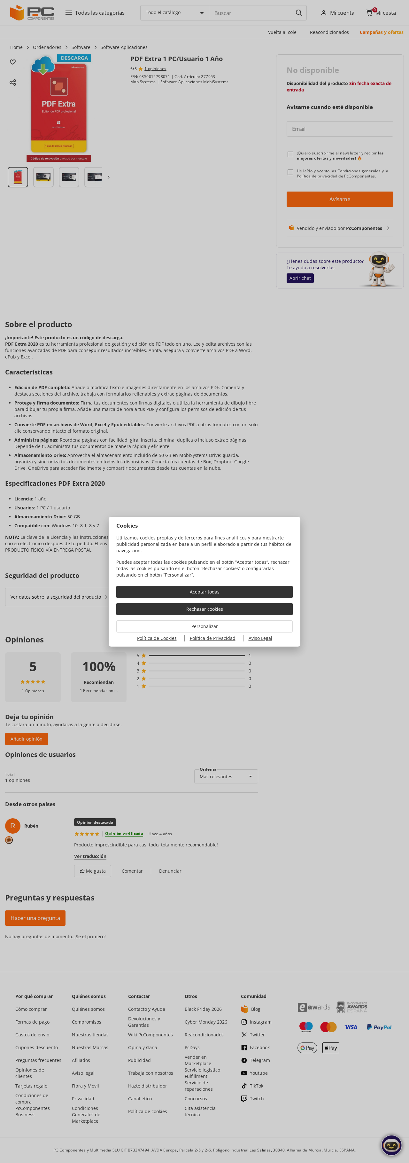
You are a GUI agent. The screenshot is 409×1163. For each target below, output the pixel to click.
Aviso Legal (260, 638)
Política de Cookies (157, 638)
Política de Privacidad (212, 638)
